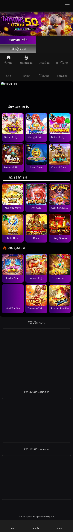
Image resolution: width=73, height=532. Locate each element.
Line (12, 528)
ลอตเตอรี (62, 76)
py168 (29, 516)
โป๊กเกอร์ (44, 76)
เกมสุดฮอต (26, 62)
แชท (59, 528)
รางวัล (36, 528)
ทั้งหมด (8, 62)
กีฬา (8, 76)
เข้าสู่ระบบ (18, 48)
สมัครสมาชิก (18, 40)
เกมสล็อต (44, 62)
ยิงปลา (26, 76)
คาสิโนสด (62, 62)
